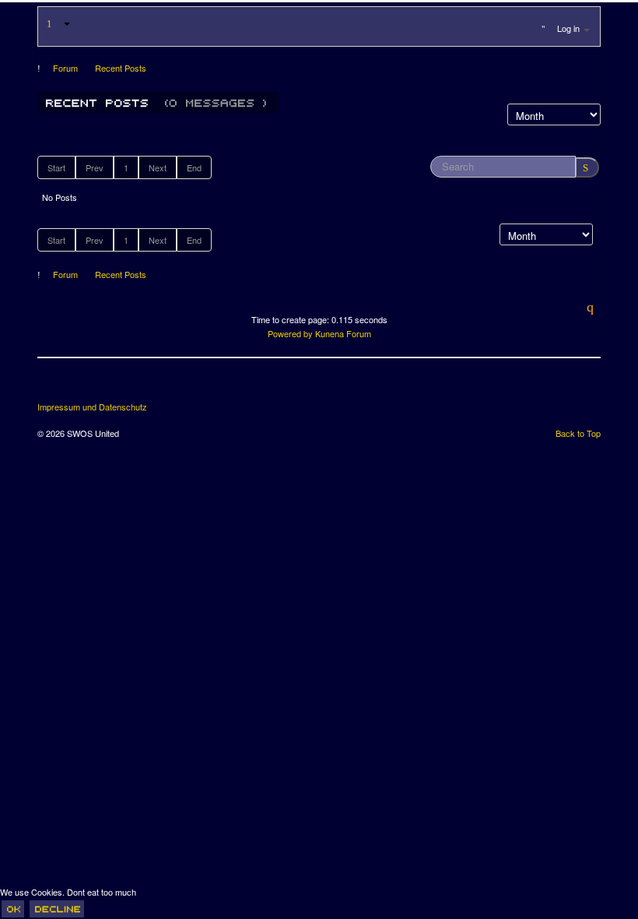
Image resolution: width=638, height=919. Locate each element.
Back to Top (578, 433)
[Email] (137, 385)
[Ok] (13, 908)
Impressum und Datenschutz (92, 407)
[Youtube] (108, 385)
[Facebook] (50, 385)
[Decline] (57, 908)
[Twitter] (79, 385)
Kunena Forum (343, 333)
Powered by (290, 333)
